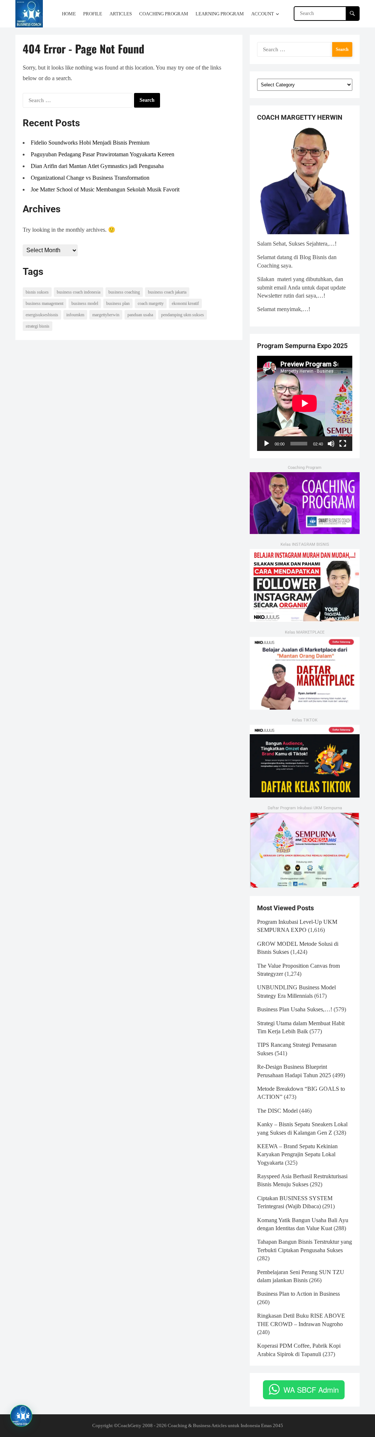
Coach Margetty (151, 303)
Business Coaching (124, 292)
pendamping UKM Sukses (182, 314)
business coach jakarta (167, 292)
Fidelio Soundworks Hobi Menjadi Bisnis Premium (90, 142)
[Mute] (331, 443)
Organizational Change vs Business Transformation (90, 178)
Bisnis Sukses (37, 292)
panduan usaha (140, 314)
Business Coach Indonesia (78, 292)
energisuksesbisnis (42, 314)
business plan (118, 303)
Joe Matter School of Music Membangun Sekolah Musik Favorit (105, 189)
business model (84, 303)
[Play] (266, 443)
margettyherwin (105, 314)
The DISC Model (277, 1111)
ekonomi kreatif (185, 303)
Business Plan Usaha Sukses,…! (294, 1009)
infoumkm (75, 314)
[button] (21, 1416)
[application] (304, 403)
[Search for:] (78, 100)
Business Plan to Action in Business (298, 1294)
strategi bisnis (37, 326)
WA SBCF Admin (311, 1389)
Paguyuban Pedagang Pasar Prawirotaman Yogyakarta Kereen (102, 154)
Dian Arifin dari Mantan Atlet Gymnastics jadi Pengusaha (97, 166)
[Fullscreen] (342, 443)
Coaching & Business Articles (197, 1425)
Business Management (44, 303)
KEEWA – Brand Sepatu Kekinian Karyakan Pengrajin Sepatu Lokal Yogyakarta (297, 1154)
